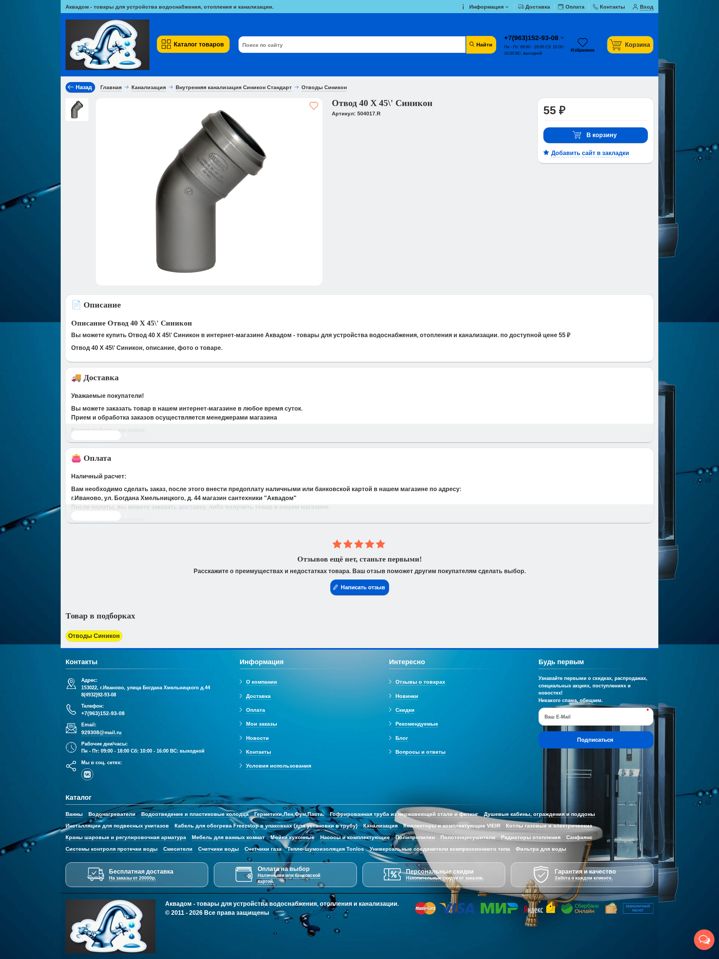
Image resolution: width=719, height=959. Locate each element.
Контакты (258, 752)
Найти (483, 45)
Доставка (258, 696)
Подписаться (595, 739)
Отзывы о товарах (420, 682)
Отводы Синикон (94, 636)
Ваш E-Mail (557, 717)
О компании (261, 682)
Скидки (405, 710)
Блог (401, 738)
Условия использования (278, 766)
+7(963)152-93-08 (532, 38)
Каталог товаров (199, 44)
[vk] (87, 774)
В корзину (601, 135)
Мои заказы (261, 724)
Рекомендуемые (416, 724)
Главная (111, 87)
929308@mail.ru (101, 732)
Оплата (255, 710)
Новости (257, 738)
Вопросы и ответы (420, 752)
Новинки (406, 696)
